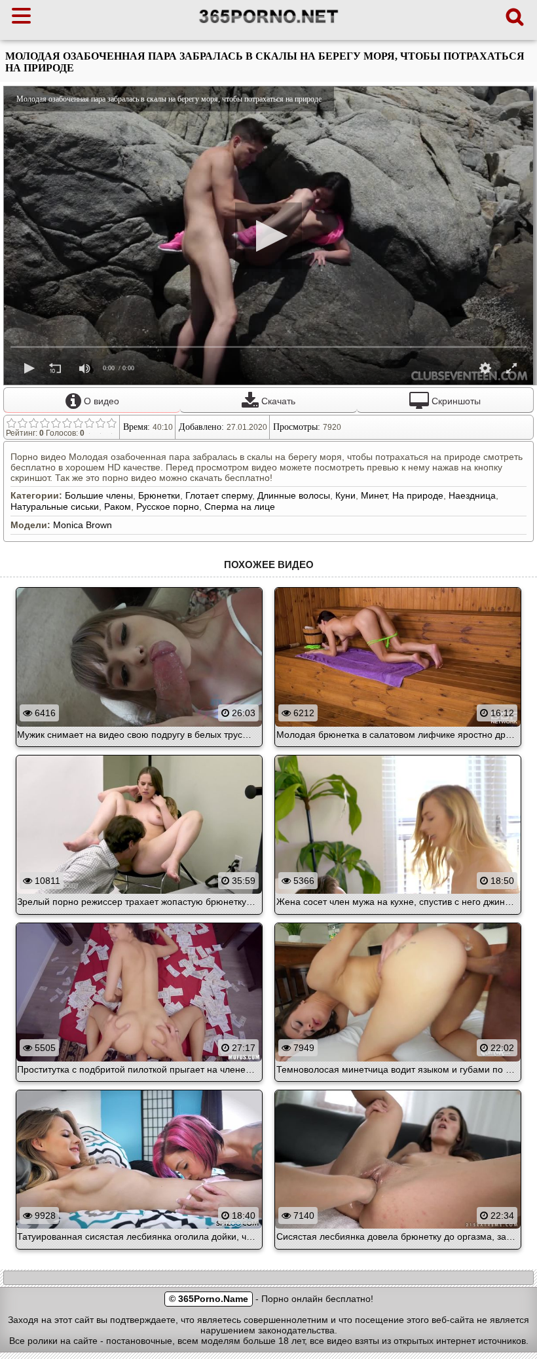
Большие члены (99, 495)
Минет (374, 495)
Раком (117, 506)
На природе (417, 495)
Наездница (472, 495)
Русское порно (167, 506)
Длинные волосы (293, 495)
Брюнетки (159, 495)
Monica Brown (82, 525)
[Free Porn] (269, 23)
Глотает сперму (218, 495)
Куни (345, 495)
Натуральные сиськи (54, 506)
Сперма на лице (239, 506)
